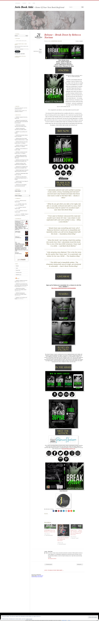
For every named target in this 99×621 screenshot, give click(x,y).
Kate (49, 41)
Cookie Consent (29, 618)
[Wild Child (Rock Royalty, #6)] (26, 256)
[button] (53, 511)
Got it (69, 620)
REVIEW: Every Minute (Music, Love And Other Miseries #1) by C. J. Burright (21, 178)
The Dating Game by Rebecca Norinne (63, 539)
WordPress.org (18, 274)
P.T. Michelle (18, 232)
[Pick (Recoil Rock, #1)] (26, 245)
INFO (29, 3)
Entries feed (18, 270)
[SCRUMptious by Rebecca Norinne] (50, 526)
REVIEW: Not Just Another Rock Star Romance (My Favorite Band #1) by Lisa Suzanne (21, 121)
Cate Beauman (18, 237)
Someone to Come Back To (20, 220)
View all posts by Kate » (52, 558)
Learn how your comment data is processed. (37, 576)
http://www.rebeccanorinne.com (68, 448)
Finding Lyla (17, 236)
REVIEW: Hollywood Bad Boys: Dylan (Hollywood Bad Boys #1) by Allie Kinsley (21, 156)
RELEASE (60, 41)
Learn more (64, 620)
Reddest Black (17, 231)
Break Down (36, 51)
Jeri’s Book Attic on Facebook (20, 56)
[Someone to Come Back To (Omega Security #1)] (26, 224)
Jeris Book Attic (24, 7)
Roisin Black (18, 221)
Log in (17, 268)
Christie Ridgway (19, 253)
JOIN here (17, 51)
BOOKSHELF (17, 3)
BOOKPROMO (54, 41)
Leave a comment (79, 41)
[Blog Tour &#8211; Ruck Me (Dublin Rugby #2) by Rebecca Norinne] (76, 526)
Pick (16, 242)
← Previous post (48, 564)
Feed (18, 278)
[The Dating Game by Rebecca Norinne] (63, 530)
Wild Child (17, 252)
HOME (34, 3)
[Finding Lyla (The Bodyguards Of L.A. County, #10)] (26, 240)
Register (17, 265)
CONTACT (24, 3)
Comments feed (18, 272)
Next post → (79, 564)
